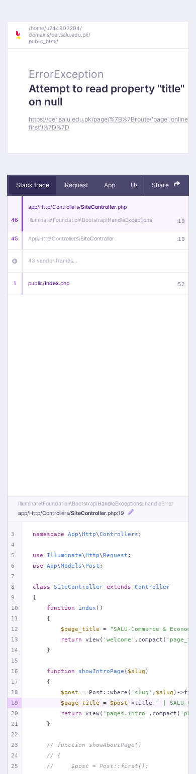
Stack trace (32, 185)
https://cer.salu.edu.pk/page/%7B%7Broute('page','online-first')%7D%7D (110, 123)
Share (161, 185)
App (109, 185)
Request (76, 185)
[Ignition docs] (22, 35)
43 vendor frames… (52, 260)
